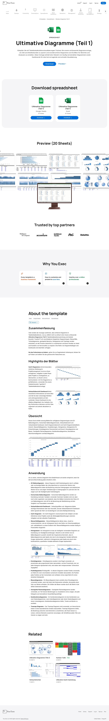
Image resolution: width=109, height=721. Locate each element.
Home (79, 711)
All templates (42, 19)
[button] (33, 322)
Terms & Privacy (24, 718)
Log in (90, 3)
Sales (30, 318)
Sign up (96, 3)
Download (49, 64)
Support (85, 3)
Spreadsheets (50, 19)
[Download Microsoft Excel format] (51, 29)
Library (84, 711)
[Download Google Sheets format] (58, 29)
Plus (103, 3)
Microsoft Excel (46, 318)
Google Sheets (37, 318)
